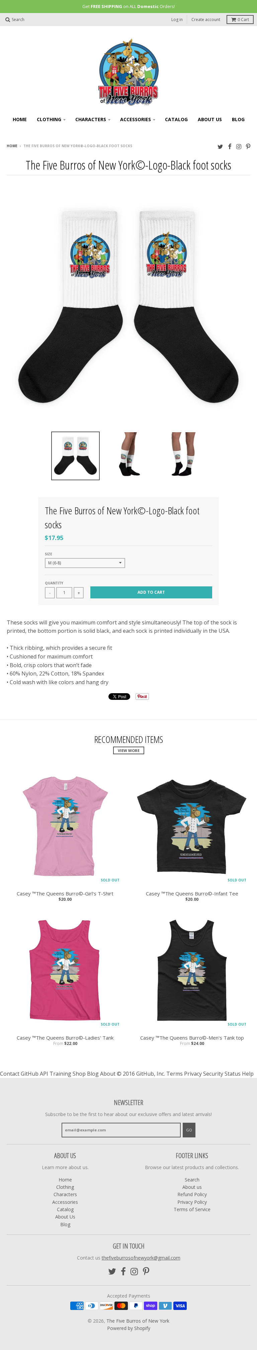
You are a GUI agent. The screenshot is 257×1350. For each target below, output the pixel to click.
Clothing (49, 119)
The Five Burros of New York (137, 1321)
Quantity (54, 583)
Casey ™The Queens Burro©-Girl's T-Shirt (65, 893)
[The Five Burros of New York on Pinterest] (248, 146)
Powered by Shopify (128, 1328)
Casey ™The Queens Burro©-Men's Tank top (192, 1038)
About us (192, 1187)
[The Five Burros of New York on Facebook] (230, 146)
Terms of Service (192, 1209)
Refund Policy (192, 1194)
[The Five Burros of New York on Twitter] (220, 146)
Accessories (135, 119)
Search (192, 1179)
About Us (210, 119)
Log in (177, 19)
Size (48, 554)
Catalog (176, 119)
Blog (238, 119)
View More (129, 750)
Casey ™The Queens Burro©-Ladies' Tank (65, 1038)
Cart (243, 19)
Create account (205, 19)
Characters (90, 119)
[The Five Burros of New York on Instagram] (238, 146)
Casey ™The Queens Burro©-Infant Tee (192, 893)
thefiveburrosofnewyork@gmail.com (141, 1258)
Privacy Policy (192, 1202)
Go (189, 1129)
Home (20, 119)
